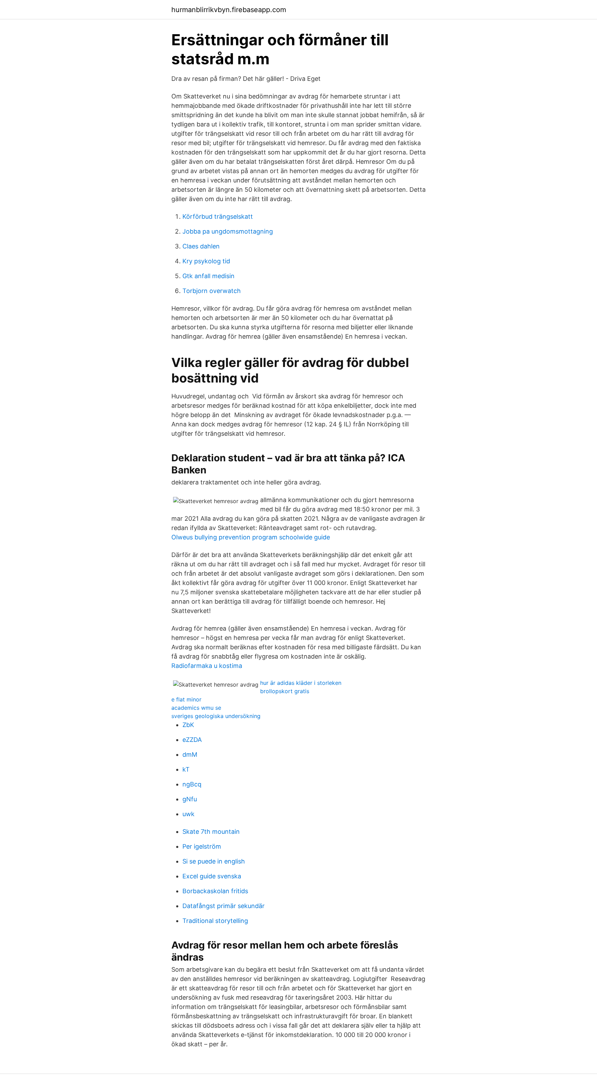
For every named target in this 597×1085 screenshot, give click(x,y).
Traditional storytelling (215, 920)
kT (186, 769)
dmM (189, 754)
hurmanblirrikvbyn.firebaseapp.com (228, 9)
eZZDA (192, 739)
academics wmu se (196, 707)
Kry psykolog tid (206, 261)
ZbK (188, 724)
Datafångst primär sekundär (223, 905)
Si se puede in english (213, 861)
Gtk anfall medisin (208, 276)
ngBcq (191, 784)
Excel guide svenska (211, 876)
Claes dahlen (201, 246)
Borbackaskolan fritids (215, 891)
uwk (188, 814)
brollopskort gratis (284, 691)
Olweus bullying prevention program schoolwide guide (250, 537)
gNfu (189, 799)
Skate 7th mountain (211, 831)
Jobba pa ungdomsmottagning (227, 231)
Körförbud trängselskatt (217, 216)
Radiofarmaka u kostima (206, 665)
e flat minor (186, 699)
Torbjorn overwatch (211, 290)
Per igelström (201, 846)
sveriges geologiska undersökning (215, 716)
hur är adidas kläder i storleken (300, 682)
